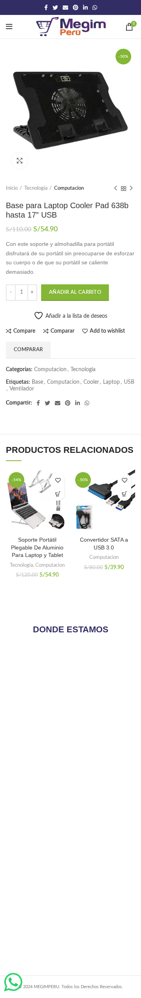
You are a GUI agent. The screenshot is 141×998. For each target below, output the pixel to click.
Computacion (69, 188)
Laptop (111, 382)
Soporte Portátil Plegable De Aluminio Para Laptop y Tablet (37, 547)
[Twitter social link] (55, 7)
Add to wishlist (107, 331)
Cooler (91, 382)
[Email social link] (65, 7)
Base (37, 382)
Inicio (12, 188)
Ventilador (21, 389)
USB (129, 382)
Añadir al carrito (75, 292)
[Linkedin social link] (85, 7)
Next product (131, 188)
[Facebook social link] (46, 7)
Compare (24, 331)
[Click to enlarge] (19, 160)
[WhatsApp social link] (94, 7)
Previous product (115, 188)
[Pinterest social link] (75, 7)
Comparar (62, 331)
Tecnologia (35, 188)
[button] (58, 494)
